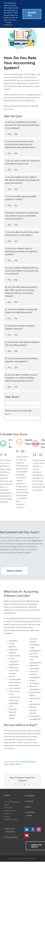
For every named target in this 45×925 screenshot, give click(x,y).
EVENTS (29, 801)
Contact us (20, 745)
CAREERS (30, 795)
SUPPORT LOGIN (30, 813)
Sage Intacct (37, 540)
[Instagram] (38, 829)
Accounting (24, 762)
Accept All (32, 14)
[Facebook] (32, 829)
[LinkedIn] (26, 829)
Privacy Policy (11, 837)
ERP (30, 762)
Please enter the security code (18, 411)
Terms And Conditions (10, 830)
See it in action (24, 552)
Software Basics (15, 764)
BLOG (28, 807)
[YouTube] (26, 835)
